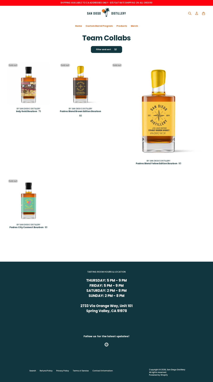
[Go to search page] (189, 13)
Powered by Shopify (158, 375)
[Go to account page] (196, 13)
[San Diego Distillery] (106, 13)
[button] (189, 13)
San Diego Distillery (176, 369)
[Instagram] (106, 344)
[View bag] (203, 13)
